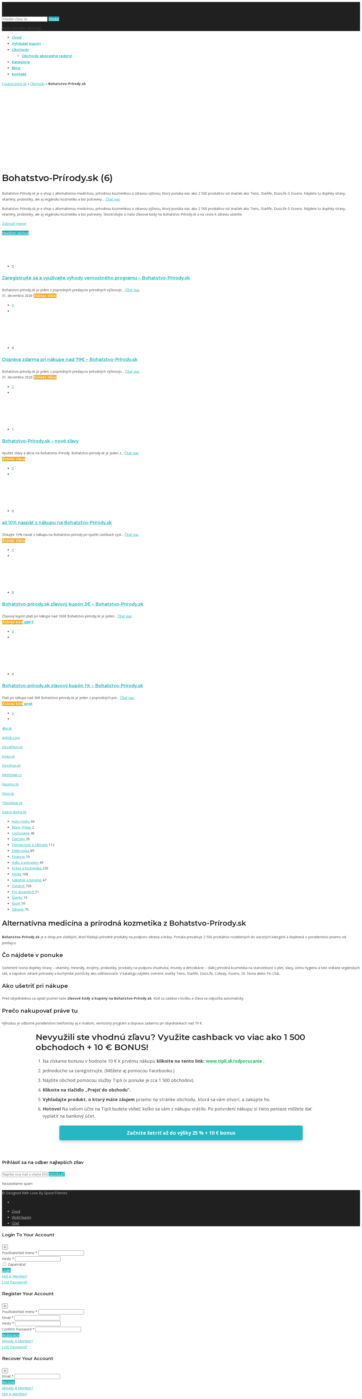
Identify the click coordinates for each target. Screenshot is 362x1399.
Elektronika (21, 850)
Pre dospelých (23, 891)
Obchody (20, 50)
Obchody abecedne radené (47, 56)
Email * (8, 1317)
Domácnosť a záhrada (30, 844)
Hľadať (54, 19)
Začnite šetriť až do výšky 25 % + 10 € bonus (181, 1132)
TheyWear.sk (12, 803)
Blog (16, 68)
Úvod (16, 37)
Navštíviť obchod (15, 233)
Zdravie (18, 909)
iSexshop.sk (11, 765)
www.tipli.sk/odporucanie (234, 1061)
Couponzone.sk (14, 83)
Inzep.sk (8, 756)
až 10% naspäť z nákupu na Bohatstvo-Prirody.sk (57, 522)
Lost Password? (14, 1282)
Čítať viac (113, 199)
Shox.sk (8, 793)
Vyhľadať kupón (26, 43)
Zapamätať (17, 1264)
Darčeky (19, 838)
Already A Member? (17, 1341)
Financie (19, 856)
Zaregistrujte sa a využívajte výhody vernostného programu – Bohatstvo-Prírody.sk (96, 277)
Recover (8, 1382)
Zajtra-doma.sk (14, 812)
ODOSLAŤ (57, 1174)
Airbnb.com (11, 737)
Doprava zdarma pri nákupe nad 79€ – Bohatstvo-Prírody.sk (69, 359)
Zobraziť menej (14, 223)
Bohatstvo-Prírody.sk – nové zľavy (40, 441)
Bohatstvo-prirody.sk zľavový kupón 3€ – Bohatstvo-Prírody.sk (72, 604)
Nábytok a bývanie (27, 880)
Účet (15, 1223)
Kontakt (19, 74)
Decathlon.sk (12, 747)
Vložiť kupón (21, 1217)
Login (6, 1270)
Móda (17, 874)
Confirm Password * (18, 1329)
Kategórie (21, 62)
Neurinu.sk (10, 784)
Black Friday (22, 827)
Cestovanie (21, 833)
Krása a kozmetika (27, 868)
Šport (16, 903)
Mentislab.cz (12, 774)
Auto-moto (21, 821)
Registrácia (10, 1335)
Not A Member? (14, 1276)
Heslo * (8, 1258)
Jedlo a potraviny (25, 862)
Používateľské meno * (19, 1252)
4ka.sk (7, 728)
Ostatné (19, 886)
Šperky (17, 897)
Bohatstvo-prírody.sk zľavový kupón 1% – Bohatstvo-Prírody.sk (72, 685)
